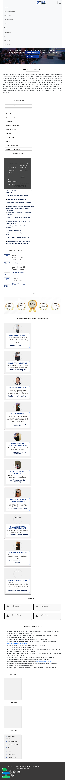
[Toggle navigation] (59, 2)
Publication (7, 32)
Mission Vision (11, 129)
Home (6, 7)
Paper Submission (32, 57)
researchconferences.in (22, 768)
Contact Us (7, 45)
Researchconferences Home (15, 106)
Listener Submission (32, 52)
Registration (8, 15)
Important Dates (9, 11)
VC (5, 36)
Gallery (8, 133)
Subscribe (7, 40)
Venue (6, 24)
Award (6, 28)
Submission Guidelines (13, 118)
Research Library (11, 110)
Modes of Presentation (13, 149)
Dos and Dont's (11, 137)
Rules (8, 141)
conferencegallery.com (43, 662)
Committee (9, 121)
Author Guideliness (12, 125)
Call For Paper (8, 19)
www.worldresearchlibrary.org (17, 643)
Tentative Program (12, 145)
